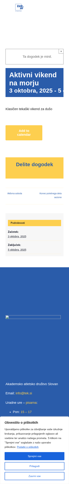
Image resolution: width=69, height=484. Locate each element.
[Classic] (19, 5)
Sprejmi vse (34, 456)
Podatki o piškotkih (28, 446)
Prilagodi (34, 466)
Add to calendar (24, 132)
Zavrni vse (35, 476)
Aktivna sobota (14, 193)
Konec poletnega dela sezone (51, 195)
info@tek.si (24, 393)
